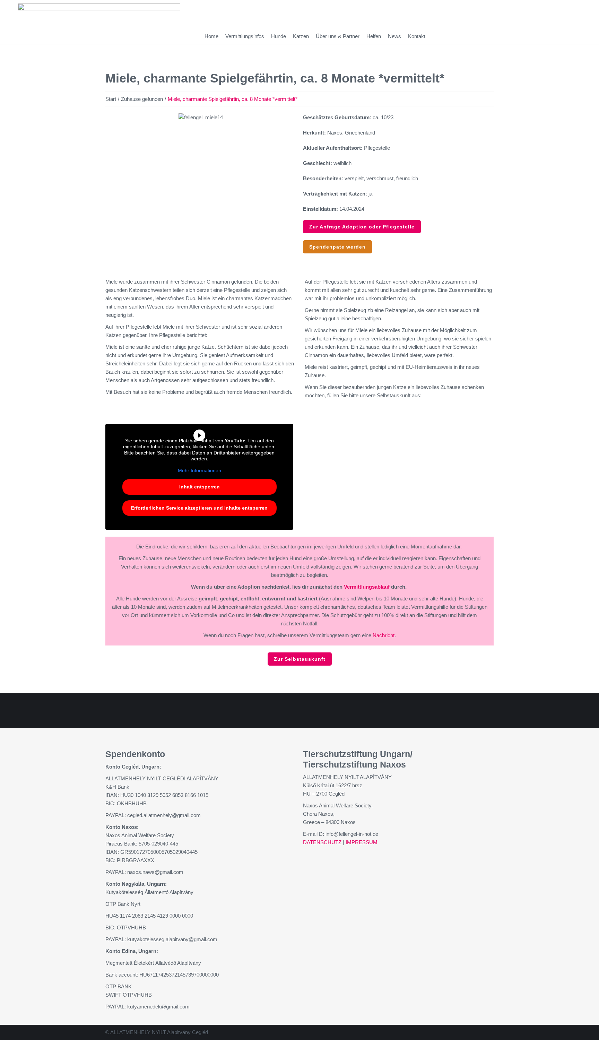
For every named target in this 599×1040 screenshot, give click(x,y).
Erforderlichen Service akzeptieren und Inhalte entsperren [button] (199, 508)
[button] (112, 117)
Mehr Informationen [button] (199, 470)
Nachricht (383, 635)
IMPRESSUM (361, 842)
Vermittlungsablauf (367, 587)
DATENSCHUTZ (322, 842)
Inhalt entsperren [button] (199, 486)
